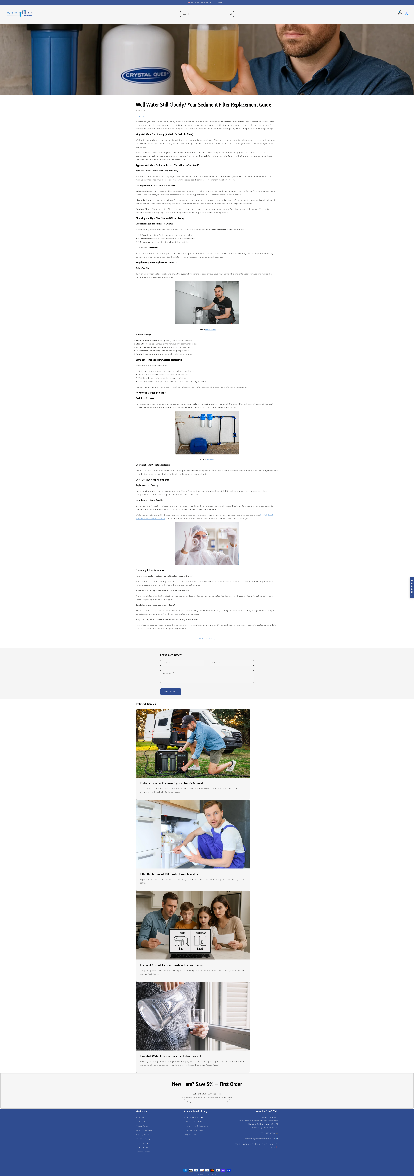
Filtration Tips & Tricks (193, 1121)
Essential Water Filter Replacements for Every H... (171, 1056)
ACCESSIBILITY (142, 1147)
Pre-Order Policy (143, 1139)
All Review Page (142, 1143)
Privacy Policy (142, 1126)
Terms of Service (143, 1151)
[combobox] (207, 14)
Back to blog (208, 638)
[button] (412, 587)
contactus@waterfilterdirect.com (260, 1138)
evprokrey (210, 459)
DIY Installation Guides (193, 1117)
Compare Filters (190, 1134)
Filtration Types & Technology (196, 1126)
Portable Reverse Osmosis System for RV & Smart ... (173, 783)
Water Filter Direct (210, 1175)
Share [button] (141, 116)
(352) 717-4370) (267, 1133)
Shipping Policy (142, 1134)
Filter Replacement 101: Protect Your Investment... (172, 874)
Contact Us (140, 1121)
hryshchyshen (210, 329)
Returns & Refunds (144, 1130)
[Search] (231, 14)
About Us (140, 1117)
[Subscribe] (227, 1102)
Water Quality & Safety (193, 1130)
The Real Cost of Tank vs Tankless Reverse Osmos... (173, 965)
